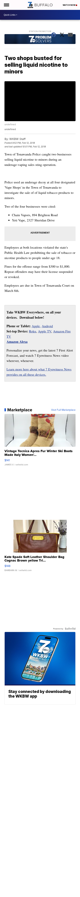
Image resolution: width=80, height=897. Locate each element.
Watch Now (69, 5)
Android (47, 326)
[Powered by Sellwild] (70, 628)
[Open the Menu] (6, 5)
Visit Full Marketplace (63, 410)
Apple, (36, 326)
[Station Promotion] (39, 39)
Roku (32, 331)
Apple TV (44, 331)
